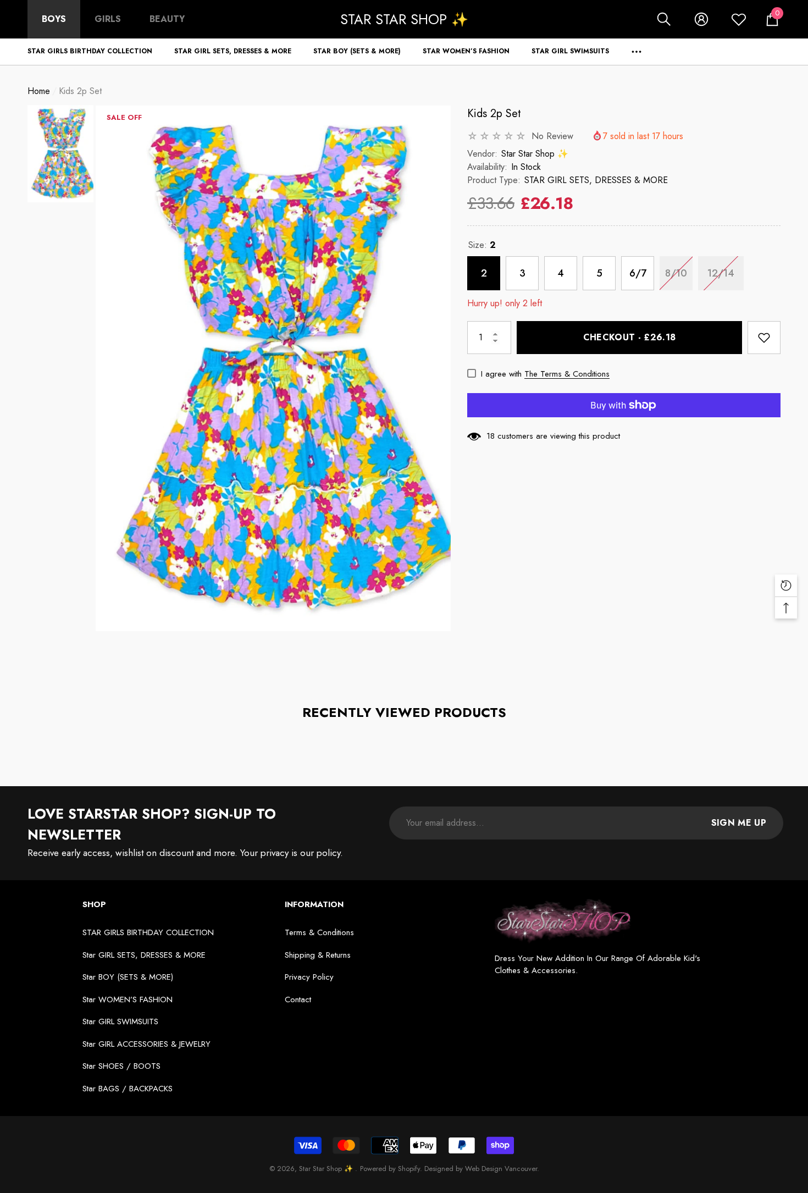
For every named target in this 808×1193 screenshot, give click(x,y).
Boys (54, 19)
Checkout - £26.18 (629, 337)
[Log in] (701, 19)
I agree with (501, 373)
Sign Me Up (738, 822)
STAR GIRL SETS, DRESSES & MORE (596, 180)
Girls (108, 19)
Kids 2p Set (494, 113)
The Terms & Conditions (567, 373)
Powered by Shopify (390, 1168)
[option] (273, 368)
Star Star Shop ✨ (534, 153)
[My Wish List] (738, 19)
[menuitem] (53, 19)
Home (38, 91)
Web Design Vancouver (501, 1168)
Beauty (167, 19)
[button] (664, 19)
